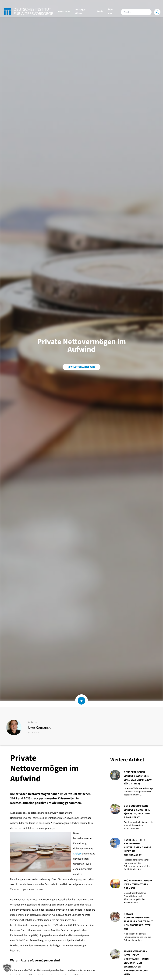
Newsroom (64, 11)
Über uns (110, 11)
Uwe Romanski (40, 727)
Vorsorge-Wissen (80, 11)
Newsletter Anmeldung (81, 367)
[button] (7, 968)
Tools (100, 11)
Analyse (77, 853)
